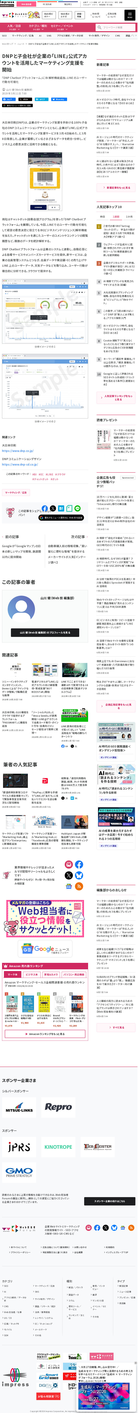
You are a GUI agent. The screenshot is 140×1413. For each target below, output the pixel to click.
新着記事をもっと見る (118, 187)
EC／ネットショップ (43, 1323)
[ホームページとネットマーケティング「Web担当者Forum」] (102, 1357)
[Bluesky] (114, 1228)
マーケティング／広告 (23, 35)
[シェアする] (45, 508)
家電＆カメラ (51, 974)
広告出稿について (112, 15)
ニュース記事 (125, 1291)
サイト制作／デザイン (99, 35)
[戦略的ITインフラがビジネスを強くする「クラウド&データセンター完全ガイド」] (48, 1357)
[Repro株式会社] (58, 1107)
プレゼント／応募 (127, 1297)
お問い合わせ (80, 1247)
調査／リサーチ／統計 (45, 1306)
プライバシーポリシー (21, 1252)
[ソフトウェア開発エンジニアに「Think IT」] (75, 1357)
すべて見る (118, 1027)
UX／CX (8, 1317)
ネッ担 (38, 879)
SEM (6, 1335)
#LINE (49, 474)
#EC (41, 474)
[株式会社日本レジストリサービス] (19, 1147)
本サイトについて (19, 1247)
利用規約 (110, 1247)
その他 (38, 1335)
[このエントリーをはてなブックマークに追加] (61, 508)
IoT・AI (101, 2)
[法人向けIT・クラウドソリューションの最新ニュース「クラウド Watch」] (75, 1367)
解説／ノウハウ (76, 1287)
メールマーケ (41, 1329)
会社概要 (78, 1252)
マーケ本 (12, 974)
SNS (49, 35)
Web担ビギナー (48, 15)
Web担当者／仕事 (13, 1312)
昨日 (102, 216)
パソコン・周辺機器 (74, 974)
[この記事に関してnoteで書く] (69, 508)
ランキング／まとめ (76, 1317)
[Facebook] (79, 864)
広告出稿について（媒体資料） (56, 1247)
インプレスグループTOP (117, 1252)
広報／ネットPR (11, 1323)
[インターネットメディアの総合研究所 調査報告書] (48, 1367)
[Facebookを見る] (97, 1228)
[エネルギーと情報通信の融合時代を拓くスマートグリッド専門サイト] (48, 1377)
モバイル (8, 1329)
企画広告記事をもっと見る (118, 706)
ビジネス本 (32, 974)
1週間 (116, 216)
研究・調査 (118, 2)
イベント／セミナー (99, 1308)
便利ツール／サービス (75, 1308)
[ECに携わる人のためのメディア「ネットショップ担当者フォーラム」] (75, 1377)
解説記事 (123, 1285)
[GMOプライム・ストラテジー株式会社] (19, 1172)
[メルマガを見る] (89, 1228)
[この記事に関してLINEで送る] (77, 508)
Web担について (96, 15)
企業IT (85, 2)
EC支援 (109, 5)
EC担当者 (47, 4)
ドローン (95, 5)
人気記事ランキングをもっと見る (118, 397)
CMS (117, 35)
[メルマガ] (69, 864)
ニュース (20, 43)
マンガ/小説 (98, 1300)
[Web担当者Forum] (18, 1230)
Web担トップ (7, 43)
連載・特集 (79, 15)
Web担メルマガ (65, 15)
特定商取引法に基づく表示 (55, 1252)
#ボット (55, 479)
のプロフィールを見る (45, 632)
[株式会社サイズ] (98, 1147)
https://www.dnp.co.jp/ (18, 451)
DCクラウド (109, 2)
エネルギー (87, 5)
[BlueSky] (79, 875)
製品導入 (68, 4)
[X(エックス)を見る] (106, 1228)
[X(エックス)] (69, 875)
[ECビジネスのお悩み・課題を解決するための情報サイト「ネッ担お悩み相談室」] (48, 1397)
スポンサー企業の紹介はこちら (109, 1201)
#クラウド (60, 474)
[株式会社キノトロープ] (58, 1147)
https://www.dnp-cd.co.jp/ (20, 464)
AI (40, 35)
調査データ (74, 1294)
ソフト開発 (93, 2)
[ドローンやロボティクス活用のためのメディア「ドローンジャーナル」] (75, 1387)
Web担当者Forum (14, 15)
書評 (95, 1294)
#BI (34, 474)
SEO (4, 35)
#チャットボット (40, 479)
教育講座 (102, 5)
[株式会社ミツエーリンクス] (19, 1107)
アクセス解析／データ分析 (70, 35)
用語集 (122, 1303)
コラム (71, 1300)
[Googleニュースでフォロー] (123, 1228)
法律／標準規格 (42, 1312)
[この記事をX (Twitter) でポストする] (53, 508)
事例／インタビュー (99, 1287)
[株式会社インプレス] (15, 1377)
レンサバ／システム (44, 1317)
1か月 (129, 216)
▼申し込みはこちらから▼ (92, 1381)
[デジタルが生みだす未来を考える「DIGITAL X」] (48, 1387)
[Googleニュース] (69, 886)
